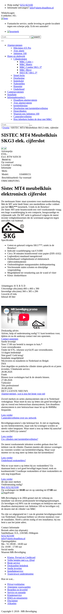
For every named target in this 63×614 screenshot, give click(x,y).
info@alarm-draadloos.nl (42, 7)
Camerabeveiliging (22, 116)
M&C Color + (26, 61)
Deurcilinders (19, 111)
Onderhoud (18, 89)
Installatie (12, 94)
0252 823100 (26, 5)
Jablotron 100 (20, 53)
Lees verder (7, 415)
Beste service (13, 563)
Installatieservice (15, 571)
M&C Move (25, 70)
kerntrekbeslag (20, 105)
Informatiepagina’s (16, 97)
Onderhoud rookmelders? (13, 460)
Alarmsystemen (14, 45)
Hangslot (17, 86)
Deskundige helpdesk (17, 565)
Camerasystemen (15, 92)
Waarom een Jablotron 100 (26, 113)
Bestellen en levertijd (17, 589)
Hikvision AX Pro (22, 48)
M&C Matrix (26, 64)
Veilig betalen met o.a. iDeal (21, 560)
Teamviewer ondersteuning (20, 574)
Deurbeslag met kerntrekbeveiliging (30, 108)
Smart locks (19, 75)
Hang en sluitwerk (16, 56)
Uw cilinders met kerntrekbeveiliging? (19, 439)
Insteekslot (18, 81)
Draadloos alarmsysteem (25, 100)
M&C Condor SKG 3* (31, 67)
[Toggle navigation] (2, 40)
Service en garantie (16, 592)
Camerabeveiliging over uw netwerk (18, 417)
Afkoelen (11, 603)
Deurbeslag (18, 78)
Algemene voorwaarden (19, 587)
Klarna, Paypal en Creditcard (21, 557)
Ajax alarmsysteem (22, 102)
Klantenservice (14, 595)
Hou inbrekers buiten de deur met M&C (32, 119)
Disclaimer (12, 600)
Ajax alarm (18, 50)
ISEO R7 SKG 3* (28, 72)
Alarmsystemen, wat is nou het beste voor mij (23, 393)
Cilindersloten (20, 59)
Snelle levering (14, 568)
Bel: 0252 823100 (10, 487)
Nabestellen (19, 83)
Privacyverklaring (15, 584)
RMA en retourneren (17, 598)
